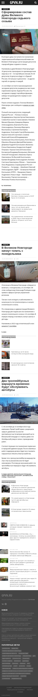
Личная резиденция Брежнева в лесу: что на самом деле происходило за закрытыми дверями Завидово (23, 208)
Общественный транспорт (12, 475)
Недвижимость (16, 678)
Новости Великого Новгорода (11, 656)
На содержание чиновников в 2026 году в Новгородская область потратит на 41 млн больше (22, 219)
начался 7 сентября (9, 326)
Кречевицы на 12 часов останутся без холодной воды (22, 353)
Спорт (15, 666)
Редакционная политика (16, 689)
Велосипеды (6, 663)
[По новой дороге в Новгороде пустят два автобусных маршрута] (6, 501)
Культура (22, 666)
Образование (6, 668)
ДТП (34, 656)
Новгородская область (9, 653)
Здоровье (25, 661)
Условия (20, 692)
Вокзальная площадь (22, 474)
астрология (6, 678)
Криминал (17, 661)
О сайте (9, 687)
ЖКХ (4, 332)
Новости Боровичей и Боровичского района (16, 673)
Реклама (30, 689)
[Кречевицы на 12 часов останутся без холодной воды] (6, 355)
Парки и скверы (7, 661)
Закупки (23, 676)
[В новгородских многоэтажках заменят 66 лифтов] (6, 366)
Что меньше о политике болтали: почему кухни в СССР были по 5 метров (22, 196)
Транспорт (11, 477)
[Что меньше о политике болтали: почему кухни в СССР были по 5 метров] (6, 197)
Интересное (6, 648)
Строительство (7, 666)
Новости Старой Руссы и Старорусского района (17, 671)
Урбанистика (27, 656)
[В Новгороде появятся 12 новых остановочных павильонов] (6, 512)
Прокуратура (17, 658)
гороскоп (15, 663)
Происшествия (23, 653)
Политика (7, 185)
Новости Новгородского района (23, 668)
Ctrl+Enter (31, 599)
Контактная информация (22, 687)
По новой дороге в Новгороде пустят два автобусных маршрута (22, 500)
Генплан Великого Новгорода (11, 651)
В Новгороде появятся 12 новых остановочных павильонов (23, 510)
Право (29, 666)
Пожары (22, 663)
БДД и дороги (8, 474)
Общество (15, 648)
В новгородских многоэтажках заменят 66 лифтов (22, 364)
